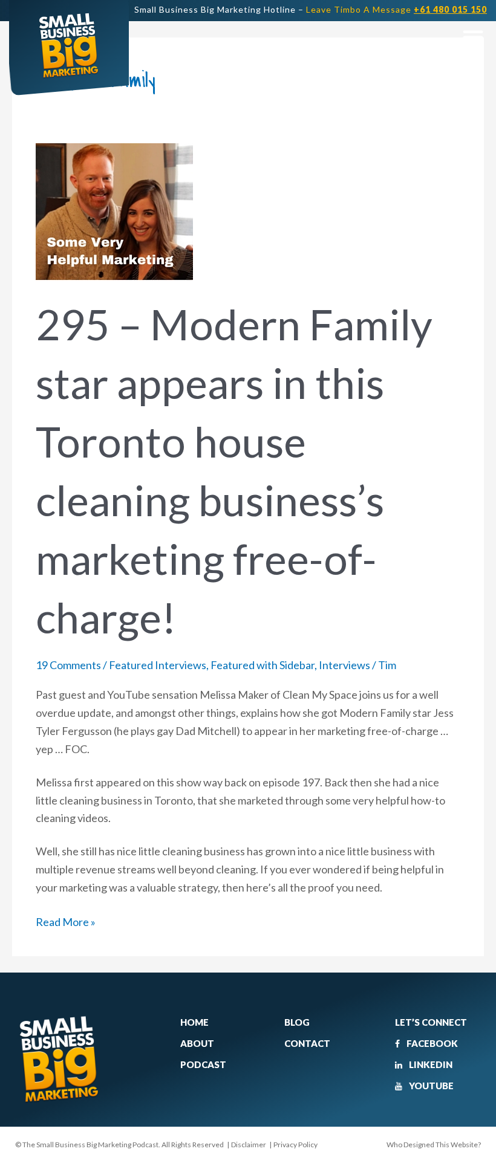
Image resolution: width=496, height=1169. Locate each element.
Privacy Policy (295, 1144)
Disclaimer (248, 1144)
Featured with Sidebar (262, 665)
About (197, 1043)
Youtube (430, 1085)
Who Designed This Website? (434, 1144)
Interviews (344, 665)
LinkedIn (429, 1064)
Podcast (203, 1064)
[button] (472, 36)
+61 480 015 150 (450, 9)
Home (194, 1022)
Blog (297, 1022)
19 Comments (68, 665)
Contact (307, 1043)
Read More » (66, 920)
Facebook (431, 1043)
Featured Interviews (157, 665)
